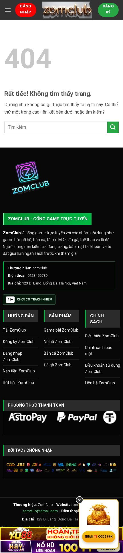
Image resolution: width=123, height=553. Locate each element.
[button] (7, 10)
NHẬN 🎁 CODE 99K (99, 536)
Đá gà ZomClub (58, 365)
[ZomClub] (67, 10)
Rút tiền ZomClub (18, 382)
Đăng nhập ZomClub (12, 356)
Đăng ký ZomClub (19, 341)
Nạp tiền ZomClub (19, 371)
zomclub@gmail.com (40, 511)
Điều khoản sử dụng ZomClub (102, 368)
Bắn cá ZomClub (59, 353)
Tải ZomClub (14, 330)
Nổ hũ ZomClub (58, 341)
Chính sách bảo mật (98, 350)
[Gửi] (113, 127)
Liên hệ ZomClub (100, 383)
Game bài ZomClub (61, 330)
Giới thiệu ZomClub (102, 336)
